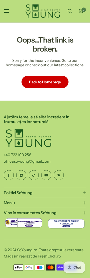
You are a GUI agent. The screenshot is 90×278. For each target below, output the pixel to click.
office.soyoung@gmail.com (27, 161)
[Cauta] (69, 11)
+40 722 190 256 (17, 154)
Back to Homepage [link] (45, 82)
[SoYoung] (43, 11)
